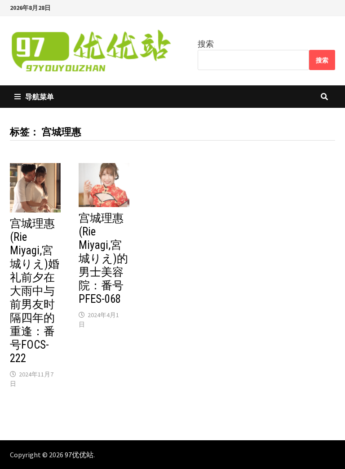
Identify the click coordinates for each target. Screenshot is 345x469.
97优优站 (79, 454)
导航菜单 (39, 96)
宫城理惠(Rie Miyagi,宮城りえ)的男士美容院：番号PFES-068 (103, 258)
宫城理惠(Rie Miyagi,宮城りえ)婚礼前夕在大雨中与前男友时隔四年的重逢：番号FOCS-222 (34, 291)
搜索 (206, 44)
